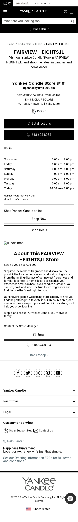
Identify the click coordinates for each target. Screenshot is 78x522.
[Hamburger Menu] (5, 11)
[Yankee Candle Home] (7, 3)
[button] (70, 498)
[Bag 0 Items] (71, 11)
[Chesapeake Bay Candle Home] (43, 3)
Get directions (50, 125)
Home (10, 44)
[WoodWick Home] (22, 3)
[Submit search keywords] (65, 11)
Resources (11, 401)
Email (41, 335)
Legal (7, 412)
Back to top (38, 355)
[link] (39, 29)
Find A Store (24, 44)
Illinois (38, 44)
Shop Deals (39, 230)
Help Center (15, 441)
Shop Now (39, 219)
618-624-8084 (41, 135)
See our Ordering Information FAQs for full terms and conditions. (37, 459)
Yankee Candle (14, 390)
